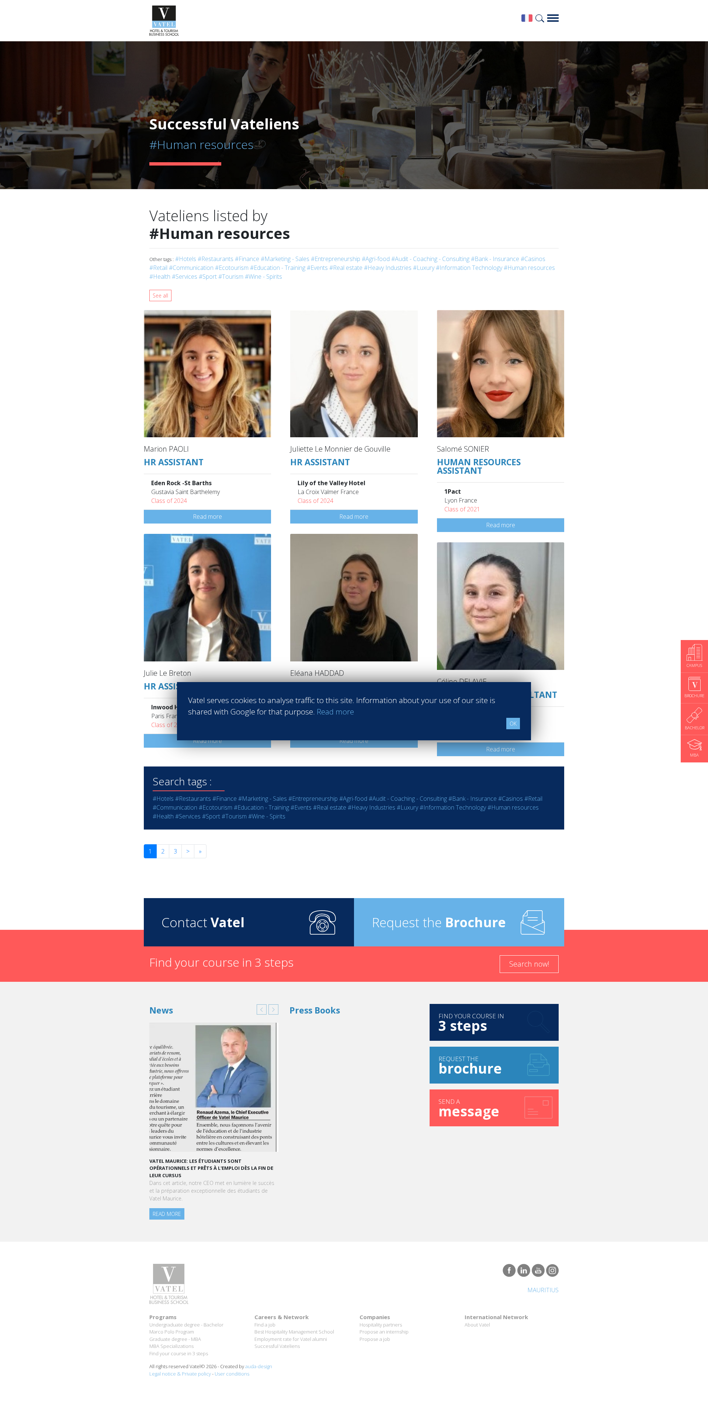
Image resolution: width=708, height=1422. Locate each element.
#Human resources (529, 268)
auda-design (258, 1366)
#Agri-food (376, 259)
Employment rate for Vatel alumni (290, 1339)
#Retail (158, 268)
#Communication (191, 268)
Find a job (264, 1324)
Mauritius (543, 1290)
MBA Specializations (171, 1346)
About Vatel (477, 1324)
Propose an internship (384, 1331)
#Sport (208, 276)
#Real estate (345, 268)
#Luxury (423, 268)
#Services (184, 276)
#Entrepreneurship (335, 259)
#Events (317, 268)
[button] (262, 1009)
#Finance (247, 259)
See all (160, 295)
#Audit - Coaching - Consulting (430, 259)
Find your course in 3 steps (178, 1353)
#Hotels (185, 259)
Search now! (529, 964)
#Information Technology (469, 268)
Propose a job (375, 1339)
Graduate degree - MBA (175, 1339)
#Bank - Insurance (495, 259)
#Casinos (533, 259)
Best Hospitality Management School (294, 1331)
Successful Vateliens (277, 1346)
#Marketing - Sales (285, 259)
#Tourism (230, 276)
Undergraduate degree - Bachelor (186, 1324)
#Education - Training (277, 268)
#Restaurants (215, 259)
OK (513, 723)
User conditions (232, 1373)
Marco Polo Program (171, 1331)
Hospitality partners (381, 1324)
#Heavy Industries (388, 268)
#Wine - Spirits (263, 276)
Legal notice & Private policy (180, 1373)
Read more (207, 516)
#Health (159, 276)
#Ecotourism (232, 268)
